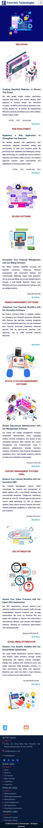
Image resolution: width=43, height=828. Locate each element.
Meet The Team (9, 778)
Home (6, 770)
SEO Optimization (10, 805)
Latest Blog (8, 781)
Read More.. (36, 124)
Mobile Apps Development (13, 796)
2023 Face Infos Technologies (18, 824)
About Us (7, 773)
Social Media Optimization (13, 808)
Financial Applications (11, 802)
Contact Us (8, 784)
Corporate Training (10, 817)
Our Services (8, 775)
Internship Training (10, 820)
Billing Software (9, 799)
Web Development (10, 793)
